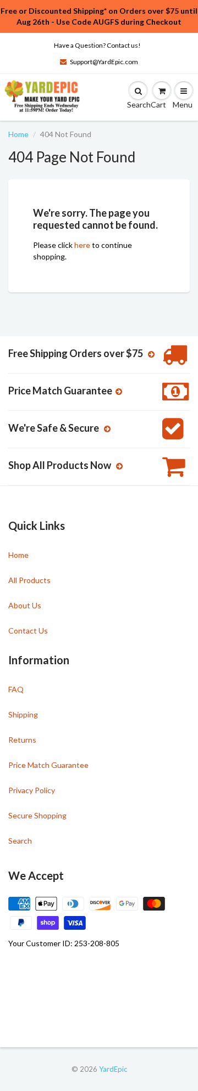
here (82, 245)
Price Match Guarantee (48, 765)
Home (18, 134)
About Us (24, 605)
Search (20, 840)
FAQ (16, 689)
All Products (29, 580)
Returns (22, 739)
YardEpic (113, 1069)
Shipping (23, 714)
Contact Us (28, 630)
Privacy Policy (31, 790)
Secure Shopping (37, 815)
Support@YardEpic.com (104, 62)
